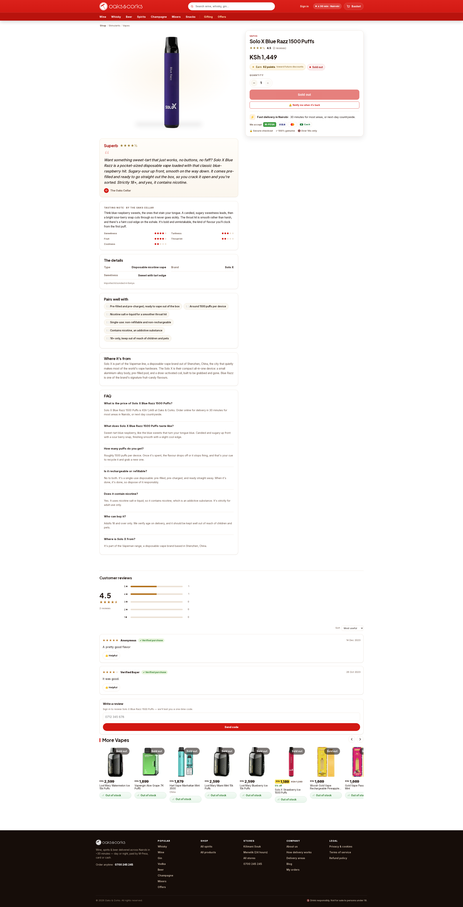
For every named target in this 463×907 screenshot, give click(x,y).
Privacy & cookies (340, 846)
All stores (249, 858)
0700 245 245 (124, 864)
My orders (293, 869)
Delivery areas (295, 858)
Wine (102, 16)
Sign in (304, 6)
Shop (103, 25)
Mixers (176, 16)
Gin (160, 858)
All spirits (206, 846)
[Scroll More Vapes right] (360, 739)
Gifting (208, 16)
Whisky (116, 16)
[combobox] (231, 6)
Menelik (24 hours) (255, 852)
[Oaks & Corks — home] (142, 6)
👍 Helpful (111, 655)
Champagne (159, 16)
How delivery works (299, 852)
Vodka (162, 863)
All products (208, 852)
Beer (129, 16)
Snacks (191, 16)
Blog (289, 863)
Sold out (304, 94)
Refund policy (338, 858)
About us (292, 846)
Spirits (141, 16)
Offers (222, 16)
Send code (231, 727)
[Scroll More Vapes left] (351, 739)
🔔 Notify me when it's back (304, 105)
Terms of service (340, 852)
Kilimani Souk (252, 846)
